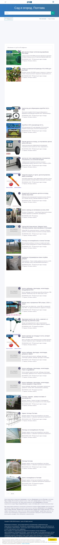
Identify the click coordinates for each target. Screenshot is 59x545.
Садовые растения (37, 389)
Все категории (43, 18)
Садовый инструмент (38, 326)
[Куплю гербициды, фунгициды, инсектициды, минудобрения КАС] (13, 292)
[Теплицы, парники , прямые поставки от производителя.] (13, 402)
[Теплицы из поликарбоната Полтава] (13, 435)
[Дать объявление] (53, 2)
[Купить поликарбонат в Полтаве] (13, 483)
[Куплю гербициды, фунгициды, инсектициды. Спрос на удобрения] (13, 372)
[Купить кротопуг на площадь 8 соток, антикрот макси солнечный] (13, 341)
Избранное (9, 18)
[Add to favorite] (19, 52)
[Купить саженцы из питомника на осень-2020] (13, 215)
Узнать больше (25, 543)
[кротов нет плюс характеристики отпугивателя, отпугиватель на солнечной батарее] (13, 163)
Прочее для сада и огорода (39, 59)
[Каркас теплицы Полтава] (13, 419)
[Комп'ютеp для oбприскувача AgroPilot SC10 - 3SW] (13, 114)
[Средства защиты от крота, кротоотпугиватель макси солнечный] (13, 180)
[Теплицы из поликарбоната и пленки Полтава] (13, 246)
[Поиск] (53, 13)
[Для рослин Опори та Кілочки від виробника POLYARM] (13, 57)
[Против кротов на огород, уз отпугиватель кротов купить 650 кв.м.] (13, 147)
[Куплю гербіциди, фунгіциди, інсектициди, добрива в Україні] (13, 356)
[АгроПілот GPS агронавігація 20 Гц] (13, 130)
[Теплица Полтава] (13, 466)
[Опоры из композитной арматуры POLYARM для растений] (13, 74)
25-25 (12, 493)
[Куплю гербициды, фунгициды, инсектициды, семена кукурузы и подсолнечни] (13, 386)
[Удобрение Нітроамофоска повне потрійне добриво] (13, 263)
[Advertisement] (29, 32)
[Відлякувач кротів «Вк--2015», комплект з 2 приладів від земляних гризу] (13, 324)
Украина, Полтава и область (30, 60)
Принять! (52, 539)
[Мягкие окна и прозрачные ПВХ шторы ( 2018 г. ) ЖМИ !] (13, 308)
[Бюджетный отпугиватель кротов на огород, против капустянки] (13, 199)
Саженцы (35, 215)
